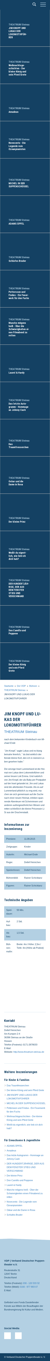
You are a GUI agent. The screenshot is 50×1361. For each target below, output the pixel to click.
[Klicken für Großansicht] (25, 986)
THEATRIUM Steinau (14, 690)
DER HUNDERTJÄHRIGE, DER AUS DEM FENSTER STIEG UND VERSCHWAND (25, 1167)
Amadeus (11, 1150)
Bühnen (33, 686)
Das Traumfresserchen (18, 1085)
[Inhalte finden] (34, 5)
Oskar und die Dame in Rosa (21, 1210)
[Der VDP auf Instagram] (18, 1335)
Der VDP (21, 686)
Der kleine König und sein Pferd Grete (25, 1090)
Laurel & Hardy (14, 1185)
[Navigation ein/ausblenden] (43, 5)
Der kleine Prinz (14, 1175)
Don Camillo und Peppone (20, 1180)
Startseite (8, 686)
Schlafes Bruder (14, 1215)
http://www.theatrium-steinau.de (28, 1052)
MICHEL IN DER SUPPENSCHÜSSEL (26, 1103)
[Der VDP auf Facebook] (7, 1335)
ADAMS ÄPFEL (14, 1146)
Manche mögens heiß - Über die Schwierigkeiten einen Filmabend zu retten (25, 1193)
